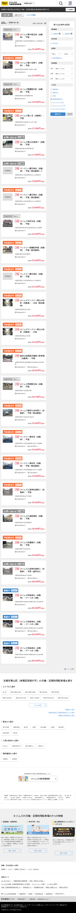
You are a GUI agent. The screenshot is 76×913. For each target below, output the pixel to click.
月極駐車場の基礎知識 (20, 881)
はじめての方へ (6, 881)
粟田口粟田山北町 (16, 692)
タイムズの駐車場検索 (40, 779)
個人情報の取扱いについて (21, 905)
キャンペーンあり (58, 102)
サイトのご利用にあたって (39, 905)
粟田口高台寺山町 (21, 698)
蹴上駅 (26, 727)
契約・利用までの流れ (37, 881)
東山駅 (15, 733)
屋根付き (55, 92)
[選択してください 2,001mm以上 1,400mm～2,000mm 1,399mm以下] (63, 74)
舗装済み (55, 89)
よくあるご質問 (52, 884)
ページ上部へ (70, 669)
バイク (10, 869)
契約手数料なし (58, 58)
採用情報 (3, 907)
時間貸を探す (28, 3)
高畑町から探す (70, 709)
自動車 (3, 869)
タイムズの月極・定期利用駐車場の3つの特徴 (15, 884)
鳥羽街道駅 (6, 733)
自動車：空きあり (20, 869)
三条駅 (34, 727)
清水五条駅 (6, 727)
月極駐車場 (32, 899)
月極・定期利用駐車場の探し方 (11, 887)
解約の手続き (64, 887)
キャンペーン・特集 (38, 884)
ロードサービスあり (59, 109)
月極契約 (55, 33)
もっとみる (38, 705)
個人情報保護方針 (6, 905)
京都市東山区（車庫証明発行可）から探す (61, 712)
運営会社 (62, 905)
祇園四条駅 (16, 727)
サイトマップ (52, 905)
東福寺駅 (61, 727)
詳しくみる (12, 850)
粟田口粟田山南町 (30, 692)
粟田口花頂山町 (7, 698)
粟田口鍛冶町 (43, 692)
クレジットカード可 (59, 105)
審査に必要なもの (51, 887)
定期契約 (67, 33)
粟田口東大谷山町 (63, 698)
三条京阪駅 (43, 727)
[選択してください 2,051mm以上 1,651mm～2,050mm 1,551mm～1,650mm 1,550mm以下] (63, 79)
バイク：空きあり (33, 869)
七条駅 (52, 727)
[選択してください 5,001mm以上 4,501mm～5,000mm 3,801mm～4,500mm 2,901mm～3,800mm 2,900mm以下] (63, 68)
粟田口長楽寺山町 (48, 698)
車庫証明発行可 (58, 99)
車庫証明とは (27, 887)
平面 (54, 96)
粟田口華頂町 (55, 692)
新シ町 (5, 692)
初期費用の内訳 (39, 887)
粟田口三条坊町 (34, 698)
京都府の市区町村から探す (66, 715)
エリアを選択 (31, 15)
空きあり (55, 43)
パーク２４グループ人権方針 (17, 907)
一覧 (8, 15)
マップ (19, 15)
